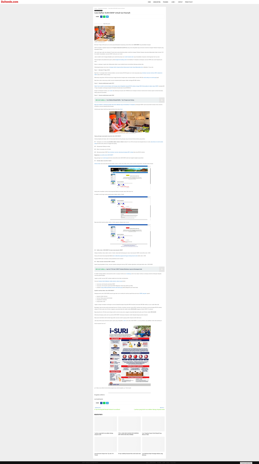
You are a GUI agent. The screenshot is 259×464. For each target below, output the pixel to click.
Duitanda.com (9, 2)
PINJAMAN (165, 2)
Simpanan (101, 399)
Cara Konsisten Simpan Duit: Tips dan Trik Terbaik (104, 454)
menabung (128, 273)
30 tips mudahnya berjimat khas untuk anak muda (129, 454)
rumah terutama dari (128, 56)
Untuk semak (97, 163)
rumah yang (105, 158)
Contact (180, 2)
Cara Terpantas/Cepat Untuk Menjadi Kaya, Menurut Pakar (152, 434)
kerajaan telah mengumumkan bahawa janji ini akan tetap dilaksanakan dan (126, 67)
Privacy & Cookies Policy (246, 463)
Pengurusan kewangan (98, 10)
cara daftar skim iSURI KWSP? (106, 155)
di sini (121, 109)
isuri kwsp (96, 399)
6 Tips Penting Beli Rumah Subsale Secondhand (107, 409)
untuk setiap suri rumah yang (149, 77)
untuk (124, 320)
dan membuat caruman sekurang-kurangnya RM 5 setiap (120, 152)
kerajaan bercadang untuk (121, 59)
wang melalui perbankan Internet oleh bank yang (111, 287)
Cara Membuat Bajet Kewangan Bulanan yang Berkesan (152, 454)
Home (149, 2)
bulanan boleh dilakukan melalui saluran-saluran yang (110, 281)
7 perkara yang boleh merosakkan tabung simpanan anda (149, 409)
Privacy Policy (189, 2)
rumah (111, 90)
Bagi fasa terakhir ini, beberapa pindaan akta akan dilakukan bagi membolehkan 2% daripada (114, 104)
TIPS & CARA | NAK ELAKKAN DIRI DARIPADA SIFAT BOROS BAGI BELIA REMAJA (128, 434)
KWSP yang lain (143, 293)
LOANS (173, 2)
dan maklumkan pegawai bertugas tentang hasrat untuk (125, 255)
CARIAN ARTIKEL (157, 2)
